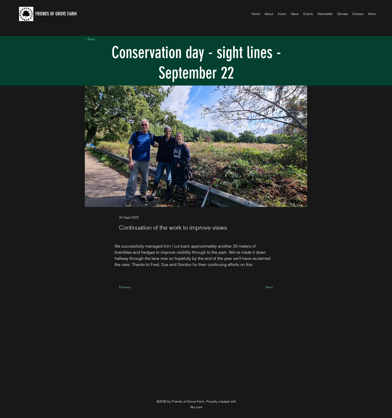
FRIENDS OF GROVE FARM (56, 14)
